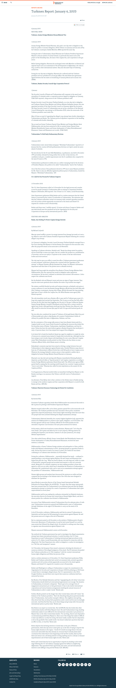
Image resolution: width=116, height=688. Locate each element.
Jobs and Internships (15, 673)
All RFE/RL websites (107, 2)
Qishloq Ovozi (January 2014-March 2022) (45, 676)
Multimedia (37, 673)
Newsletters (37, 670)
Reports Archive (36, 8)
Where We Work (13, 667)
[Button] (82, 20)
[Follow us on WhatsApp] (85, 664)
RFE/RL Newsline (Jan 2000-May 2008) (44, 679)
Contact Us (12, 682)
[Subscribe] (89, 664)
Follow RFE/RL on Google (94, 2)
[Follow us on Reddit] (63, 664)
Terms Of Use (13, 670)
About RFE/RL (13, 664)
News (35, 664)
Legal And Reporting (15, 676)
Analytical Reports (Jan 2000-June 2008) (45, 682)
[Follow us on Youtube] (59, 664)
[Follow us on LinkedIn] (81, 664)
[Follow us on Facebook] (78, 664)
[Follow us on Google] (70, 664)
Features (36, 667)
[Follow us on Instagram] (66, 664)
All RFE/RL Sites (13, 679)
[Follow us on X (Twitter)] (74, 664)
